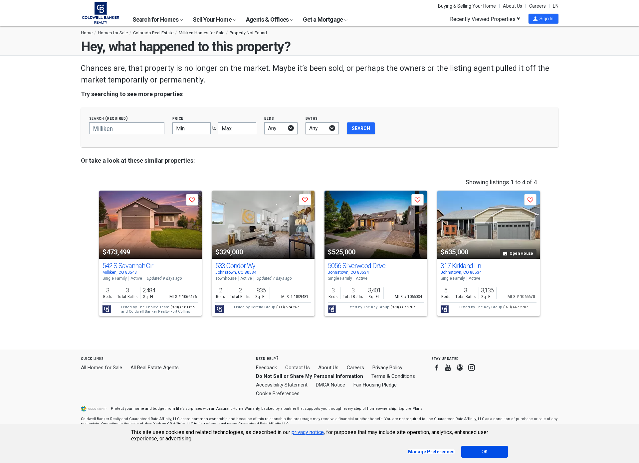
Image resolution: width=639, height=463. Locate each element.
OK (485, 451)
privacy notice (308, 432)
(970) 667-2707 (402, 307)
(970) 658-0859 (182, 307)
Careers (537, 6)
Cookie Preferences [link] (278, 393)
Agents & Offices (268, 19)
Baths (312, 118)
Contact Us (297, 368)
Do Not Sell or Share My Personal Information (309, 376)
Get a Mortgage (323, 19)
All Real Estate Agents (154, 368)
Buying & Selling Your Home (467, 6)
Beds (269, 118)
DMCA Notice (330, 385)
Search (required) (108, 118)
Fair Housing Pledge (375, 385)
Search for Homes (155, 19)
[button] (543, 19)
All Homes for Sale (101, 368)
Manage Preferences (431, 451)
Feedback (266, 367)
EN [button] (555, 6)
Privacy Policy (387, 368)
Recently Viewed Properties (483, 19)
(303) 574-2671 (288, 307)
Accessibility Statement (282, 385)
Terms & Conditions (393, 376)
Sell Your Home (213, 19)
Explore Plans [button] (410, 408)
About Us (512, 6)
